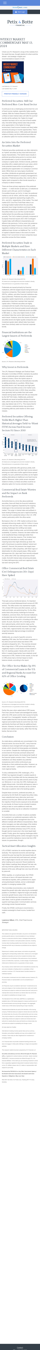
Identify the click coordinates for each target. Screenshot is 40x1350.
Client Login (21, 12)
